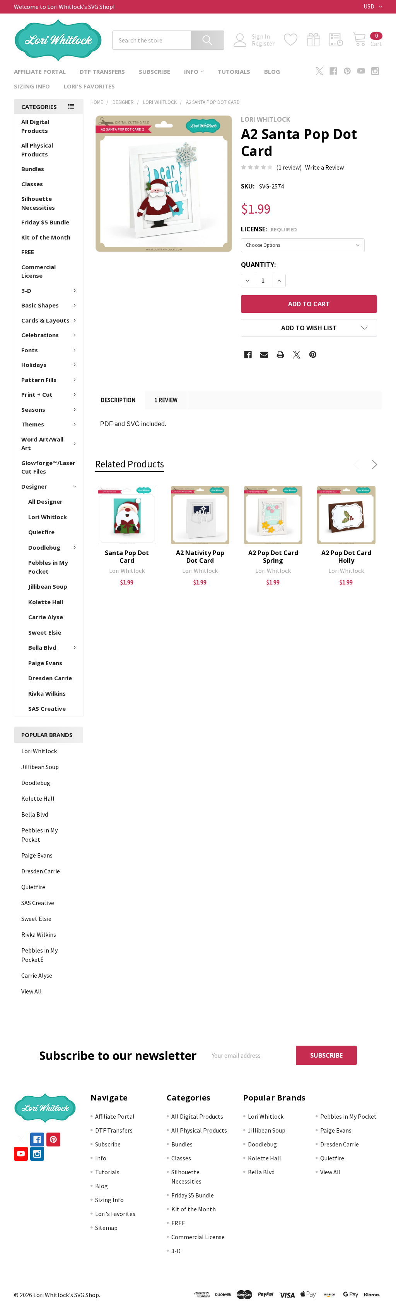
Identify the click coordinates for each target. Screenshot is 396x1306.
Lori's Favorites (89, 86)
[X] (319, 71)
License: (269, 229)
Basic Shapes (40, 305)
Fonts (29, 350)
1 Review (166, 400)
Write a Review (324, 167)
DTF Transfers (102, 71)
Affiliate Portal (40, 71)
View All (31, 991)
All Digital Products (35, 126)
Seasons (33, 409)
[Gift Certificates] (318, 39)
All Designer (45, 501)
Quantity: (258, 264)
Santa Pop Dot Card (127, 557)
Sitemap (106, 1227)
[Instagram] (375, 71)
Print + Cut (37, 394)
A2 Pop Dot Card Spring (273, 557)
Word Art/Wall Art (42, 443)
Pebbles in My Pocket (48, 567)
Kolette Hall (45, 602)
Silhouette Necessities (38, 203)
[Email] (264, 355)
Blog (272, 71)
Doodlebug (44, 547)
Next (372, 464)
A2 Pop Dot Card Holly (346, 557)
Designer (34, 486)
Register (263, 43)
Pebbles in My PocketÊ (39, 954)
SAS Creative (47, 708)
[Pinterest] (347, 71)
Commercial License (38, 271)
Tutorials (234, 71)
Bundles (32, 169)
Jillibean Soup (47, 586)
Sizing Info (32, 86)
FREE (27, 252)
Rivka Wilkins (47, 693)
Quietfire (41, 532)
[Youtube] (361, 71)
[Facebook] (333, 71)
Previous (358, 464)
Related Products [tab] (129, 464)
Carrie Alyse (45, 617)
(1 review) (289, 167)
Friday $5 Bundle (45, 222)
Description (118, 400)
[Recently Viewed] (340, 39)
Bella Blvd (42, 647)
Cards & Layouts (45, 320)
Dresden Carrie (50, 678)
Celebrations (40, 335)
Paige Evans (45, 663)
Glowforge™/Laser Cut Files (48, 467)
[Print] (280, 355)
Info (191, 71)
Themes (32, 424)
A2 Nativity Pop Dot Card (200, 557)
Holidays (33, 365)
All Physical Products (37, 149)
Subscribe (154, 71)
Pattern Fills (38, 380)
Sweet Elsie (44, 632)
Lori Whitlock (47, 517)
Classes (32, 184)
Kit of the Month (45, 237)
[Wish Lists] (295, 39)
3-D (26, 290)
